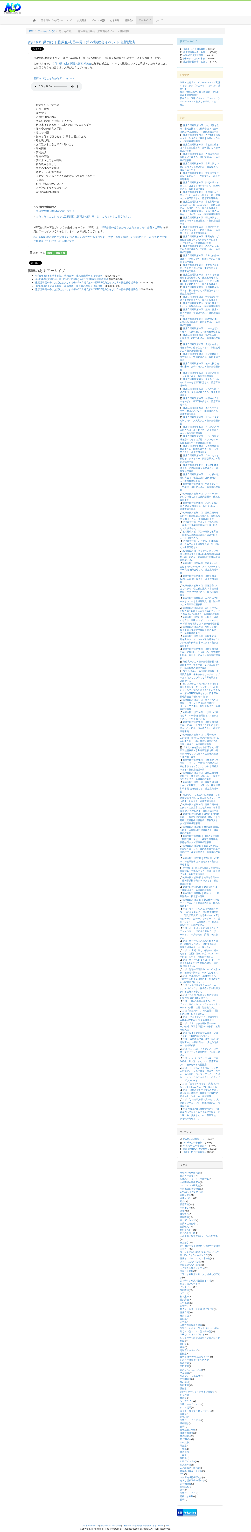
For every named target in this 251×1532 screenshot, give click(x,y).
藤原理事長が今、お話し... (196, 52)
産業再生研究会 (188, 1223)
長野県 (183, 1353)
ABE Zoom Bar (187, 1461)
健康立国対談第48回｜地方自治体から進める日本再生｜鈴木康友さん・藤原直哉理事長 (200, 322)
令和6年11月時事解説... (194, 1151)
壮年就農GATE (187, 1429)
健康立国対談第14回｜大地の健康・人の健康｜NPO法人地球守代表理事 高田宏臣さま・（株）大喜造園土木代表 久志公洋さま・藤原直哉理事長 (199, 739)
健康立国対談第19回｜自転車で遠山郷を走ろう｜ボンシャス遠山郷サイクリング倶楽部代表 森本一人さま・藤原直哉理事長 (200, 640)
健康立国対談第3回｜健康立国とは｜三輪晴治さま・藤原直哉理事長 (199, 888)
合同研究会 (185, 1194)
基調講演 (184, 1217)
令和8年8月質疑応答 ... (194, 55)
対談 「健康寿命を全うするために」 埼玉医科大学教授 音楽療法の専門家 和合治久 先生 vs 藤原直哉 (200, 1093)
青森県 (183, 1318)
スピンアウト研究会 (190, 1185)
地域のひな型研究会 (190, 1172)
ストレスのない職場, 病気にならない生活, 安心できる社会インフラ (199, 1253)
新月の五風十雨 (188, 1232)
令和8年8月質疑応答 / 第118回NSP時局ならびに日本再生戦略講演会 (71, 279)
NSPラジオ (185, 1207)
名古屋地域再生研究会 (191, 1477)
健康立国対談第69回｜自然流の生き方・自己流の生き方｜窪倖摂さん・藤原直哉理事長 (200, 147)
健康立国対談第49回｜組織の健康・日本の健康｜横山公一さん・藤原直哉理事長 (200, 312)
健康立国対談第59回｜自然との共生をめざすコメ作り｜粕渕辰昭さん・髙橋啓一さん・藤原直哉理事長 (200, 230)
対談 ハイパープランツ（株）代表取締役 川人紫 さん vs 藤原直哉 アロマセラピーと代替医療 (200, 1061)
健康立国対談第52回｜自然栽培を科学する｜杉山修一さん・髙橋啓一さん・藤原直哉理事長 (200, 290)
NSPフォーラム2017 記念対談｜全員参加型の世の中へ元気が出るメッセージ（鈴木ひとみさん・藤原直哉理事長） (200, 798)
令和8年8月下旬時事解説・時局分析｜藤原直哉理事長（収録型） (70, 275)
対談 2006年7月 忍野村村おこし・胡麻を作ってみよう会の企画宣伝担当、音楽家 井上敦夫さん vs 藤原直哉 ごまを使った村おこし (200, 1113)
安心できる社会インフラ (192, 1267)
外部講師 (184, 1290)
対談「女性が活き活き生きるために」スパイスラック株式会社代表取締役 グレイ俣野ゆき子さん (201, 988)
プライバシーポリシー (90, 1525)
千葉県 (183, 1448)
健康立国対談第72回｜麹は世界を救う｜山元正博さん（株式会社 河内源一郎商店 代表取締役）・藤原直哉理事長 (199, 128)
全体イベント (186, 1198)
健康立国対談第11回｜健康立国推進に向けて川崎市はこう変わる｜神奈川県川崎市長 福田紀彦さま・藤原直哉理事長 (200, 786)
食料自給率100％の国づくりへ (195, 1356)
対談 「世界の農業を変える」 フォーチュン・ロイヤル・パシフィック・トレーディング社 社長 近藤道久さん (200, 1004)
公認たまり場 (186, 1271)
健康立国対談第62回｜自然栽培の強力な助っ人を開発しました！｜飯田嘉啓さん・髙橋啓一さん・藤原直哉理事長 (200, 204)
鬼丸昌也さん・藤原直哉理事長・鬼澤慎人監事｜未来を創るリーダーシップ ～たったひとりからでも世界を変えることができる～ (200, 675)
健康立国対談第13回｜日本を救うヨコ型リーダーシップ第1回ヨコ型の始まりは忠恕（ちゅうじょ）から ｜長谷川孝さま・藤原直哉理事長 (199, 764)
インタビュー (186, 1286)
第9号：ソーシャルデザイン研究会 (197, 1391)
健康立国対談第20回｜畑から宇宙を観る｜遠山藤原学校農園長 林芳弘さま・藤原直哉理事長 (199, 629)
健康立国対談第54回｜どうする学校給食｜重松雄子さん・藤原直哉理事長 (199, 276)
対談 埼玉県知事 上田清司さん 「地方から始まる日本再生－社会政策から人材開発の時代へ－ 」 (200, 979)
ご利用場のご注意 (129, 1525)
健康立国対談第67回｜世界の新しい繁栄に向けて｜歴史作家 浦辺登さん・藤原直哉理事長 (200, 166)
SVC (182, 1474)
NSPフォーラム (188, 1493)
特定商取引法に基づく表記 (110, 1525)
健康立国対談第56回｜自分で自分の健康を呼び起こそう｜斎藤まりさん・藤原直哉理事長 (200, 258)
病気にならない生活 (190, 1264)
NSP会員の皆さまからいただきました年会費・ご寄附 (131, 227)
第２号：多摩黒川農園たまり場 (195, 1280)
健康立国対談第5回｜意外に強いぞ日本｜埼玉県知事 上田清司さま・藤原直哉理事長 (199, 861)
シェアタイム (186, 1401)
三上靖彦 (184, 1242)
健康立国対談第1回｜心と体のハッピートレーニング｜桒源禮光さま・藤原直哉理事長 (200, 902)
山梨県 (183, 1455)
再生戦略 (184, 1486)
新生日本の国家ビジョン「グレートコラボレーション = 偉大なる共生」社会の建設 (200, 101)
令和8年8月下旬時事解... (195, 48)
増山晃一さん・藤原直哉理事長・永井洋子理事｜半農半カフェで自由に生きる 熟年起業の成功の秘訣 (200, 664)
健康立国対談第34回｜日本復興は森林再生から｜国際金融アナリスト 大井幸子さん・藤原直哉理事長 (199, 449)
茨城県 (183, 1413)
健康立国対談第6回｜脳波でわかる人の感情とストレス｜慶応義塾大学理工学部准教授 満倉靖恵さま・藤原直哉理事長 (200, 850)
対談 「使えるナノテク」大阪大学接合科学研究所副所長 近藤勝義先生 (199, 1018)
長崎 (182, 1499)
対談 (182, 1210)
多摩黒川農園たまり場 (191, 1471)
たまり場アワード (189, 1283)
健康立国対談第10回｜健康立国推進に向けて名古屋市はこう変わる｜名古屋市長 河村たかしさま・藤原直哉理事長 (200, 807)
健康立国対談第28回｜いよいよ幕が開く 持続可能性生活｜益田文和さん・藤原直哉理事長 (199, 506)
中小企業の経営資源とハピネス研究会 (199, 1236)
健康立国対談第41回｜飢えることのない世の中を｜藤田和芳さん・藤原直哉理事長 (200, 382)
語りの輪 (184, 1394)
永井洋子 (184, 1305)
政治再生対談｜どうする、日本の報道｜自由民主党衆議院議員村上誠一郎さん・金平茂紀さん (200, 544)
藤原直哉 (60, 252)
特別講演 (184, 1299)
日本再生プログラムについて (56, 20)
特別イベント (186, 1229)
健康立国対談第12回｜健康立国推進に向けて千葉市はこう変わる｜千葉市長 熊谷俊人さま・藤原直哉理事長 (200, 775)
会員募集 (82, 20)
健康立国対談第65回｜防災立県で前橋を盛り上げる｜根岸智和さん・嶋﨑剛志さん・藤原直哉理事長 (200, 185)
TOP (31, 31)
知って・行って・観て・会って (195, 1410)
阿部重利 (184, 1385)
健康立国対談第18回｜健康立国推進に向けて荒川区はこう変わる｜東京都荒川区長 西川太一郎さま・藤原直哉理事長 (200, 653)
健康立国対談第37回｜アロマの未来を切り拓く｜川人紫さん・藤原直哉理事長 (200, 420)
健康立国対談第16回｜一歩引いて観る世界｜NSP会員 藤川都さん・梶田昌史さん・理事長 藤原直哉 (199, 715)
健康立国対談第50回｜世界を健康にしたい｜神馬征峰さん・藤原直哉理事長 (200, 304)
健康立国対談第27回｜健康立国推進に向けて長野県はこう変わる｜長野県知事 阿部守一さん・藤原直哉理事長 (200, 515)
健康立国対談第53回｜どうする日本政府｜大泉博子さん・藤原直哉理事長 (199, 282)
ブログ (159, 20)
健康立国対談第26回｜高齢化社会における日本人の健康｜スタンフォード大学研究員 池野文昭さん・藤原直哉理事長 (200, 567)
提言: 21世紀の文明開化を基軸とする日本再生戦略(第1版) (199, 93)
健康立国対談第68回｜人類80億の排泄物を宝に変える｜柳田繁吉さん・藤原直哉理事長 (200, 157)
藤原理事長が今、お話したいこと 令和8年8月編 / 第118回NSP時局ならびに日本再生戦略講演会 (86, 282)
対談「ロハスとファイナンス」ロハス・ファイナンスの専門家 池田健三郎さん (200, 1051)
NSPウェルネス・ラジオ (192, 1334)
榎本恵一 (184, 1296)
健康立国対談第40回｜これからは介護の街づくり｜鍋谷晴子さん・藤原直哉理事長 (200, 392)
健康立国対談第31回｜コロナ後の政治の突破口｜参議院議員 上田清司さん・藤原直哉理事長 (199, 477)
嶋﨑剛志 (184, 1423)
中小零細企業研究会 (190, 1182)
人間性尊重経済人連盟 (191, 1325)
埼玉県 (183, 1445)
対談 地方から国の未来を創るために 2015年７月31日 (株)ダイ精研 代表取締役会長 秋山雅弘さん (199, 944)
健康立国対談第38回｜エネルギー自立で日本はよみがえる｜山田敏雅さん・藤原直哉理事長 (200, 411)
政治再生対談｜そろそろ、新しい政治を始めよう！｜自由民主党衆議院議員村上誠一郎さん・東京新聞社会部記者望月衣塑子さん (200, 555)
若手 (182, 1489)
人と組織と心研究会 (190, 1467)
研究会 (128, 20)
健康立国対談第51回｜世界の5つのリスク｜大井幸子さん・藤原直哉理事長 (200, 298)
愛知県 (183, 1388)
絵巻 (182, 1347)
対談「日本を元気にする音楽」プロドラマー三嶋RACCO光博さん (199, 1034)
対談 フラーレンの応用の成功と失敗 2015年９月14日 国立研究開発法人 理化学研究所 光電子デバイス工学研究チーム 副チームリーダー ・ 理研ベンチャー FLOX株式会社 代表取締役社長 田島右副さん (200, 916)
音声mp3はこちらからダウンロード (54, 78)
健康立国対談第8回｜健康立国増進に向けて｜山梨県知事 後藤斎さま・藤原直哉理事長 (199, 829)
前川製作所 (185, 1464)
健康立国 (184, 1312)
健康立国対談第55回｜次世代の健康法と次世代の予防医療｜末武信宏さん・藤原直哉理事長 (200, 268)
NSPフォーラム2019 (190, 1420)
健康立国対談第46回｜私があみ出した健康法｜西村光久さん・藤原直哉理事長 (200, 338)
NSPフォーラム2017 (190, 1404)
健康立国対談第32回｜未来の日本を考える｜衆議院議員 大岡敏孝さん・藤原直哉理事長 (199, 468)
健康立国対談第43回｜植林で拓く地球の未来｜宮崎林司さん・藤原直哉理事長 (200, 366)
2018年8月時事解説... (193, 1142)
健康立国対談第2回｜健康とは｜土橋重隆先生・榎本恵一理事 (199, 894)
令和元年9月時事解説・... (195, 1145)
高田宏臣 (184, 1366)
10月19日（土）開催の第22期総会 (71, 63)
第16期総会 (185, 1378)
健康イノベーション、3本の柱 (195, 1258)
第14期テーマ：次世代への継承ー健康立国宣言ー (200, 1247)
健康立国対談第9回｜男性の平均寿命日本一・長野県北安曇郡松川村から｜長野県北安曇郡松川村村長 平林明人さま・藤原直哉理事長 (200, 818)
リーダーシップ (188, 1220)
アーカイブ (145, 20)
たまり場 (115, 20)
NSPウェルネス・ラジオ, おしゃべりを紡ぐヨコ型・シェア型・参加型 (199, 1329)
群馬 (182, 1426)
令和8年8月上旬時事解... (195, 58)
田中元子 (184, 1442)
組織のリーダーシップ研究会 (194, 1179)
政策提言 (184, 1213)
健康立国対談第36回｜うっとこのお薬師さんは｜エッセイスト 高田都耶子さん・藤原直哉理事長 (199, 430)
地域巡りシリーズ (189, 1350)
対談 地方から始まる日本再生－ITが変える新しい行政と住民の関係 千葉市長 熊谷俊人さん (200, 963)
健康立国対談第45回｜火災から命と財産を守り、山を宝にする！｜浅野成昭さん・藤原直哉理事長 (200, 347)
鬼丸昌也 (184, 1315)
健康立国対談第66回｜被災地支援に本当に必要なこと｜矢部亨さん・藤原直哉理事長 (200, 176)
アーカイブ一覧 (46, 31)
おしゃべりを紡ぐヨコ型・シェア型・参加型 (200, 1339)
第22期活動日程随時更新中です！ (55, 210)
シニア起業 (185, 1407)
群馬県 (183, 1398)
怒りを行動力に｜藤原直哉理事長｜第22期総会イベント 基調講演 (81, 41)
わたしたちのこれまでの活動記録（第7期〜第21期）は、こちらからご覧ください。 (84, 216)
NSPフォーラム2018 (190, 1375)
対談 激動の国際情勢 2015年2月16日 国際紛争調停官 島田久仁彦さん (200, 971)
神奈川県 (184, 1451)
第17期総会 (185, 1439)
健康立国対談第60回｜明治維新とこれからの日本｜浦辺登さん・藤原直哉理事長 (200, 220)
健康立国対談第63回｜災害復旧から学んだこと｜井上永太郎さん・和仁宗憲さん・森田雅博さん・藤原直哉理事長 (200, 195)
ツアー (183, 1293)
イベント (98, 20)
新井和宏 (184, 1417)
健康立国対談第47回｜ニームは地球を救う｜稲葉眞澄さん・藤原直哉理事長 (200, 330)
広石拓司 (184, 1382)
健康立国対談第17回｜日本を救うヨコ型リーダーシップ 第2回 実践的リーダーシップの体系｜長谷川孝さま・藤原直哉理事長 (200, 704)
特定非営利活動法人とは (146, 1525)
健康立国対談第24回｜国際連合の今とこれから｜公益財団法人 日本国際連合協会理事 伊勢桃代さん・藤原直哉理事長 (199, 590)
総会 (49, 252)
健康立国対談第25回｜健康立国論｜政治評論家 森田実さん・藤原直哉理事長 (199, 579)
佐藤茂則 (184, 1363)
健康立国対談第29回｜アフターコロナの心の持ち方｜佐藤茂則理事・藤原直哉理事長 (200, 496)
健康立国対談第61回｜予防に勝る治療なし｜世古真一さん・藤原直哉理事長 (200, 212)
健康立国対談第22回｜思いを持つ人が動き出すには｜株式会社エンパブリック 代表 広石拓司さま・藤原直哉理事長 (200, 611)
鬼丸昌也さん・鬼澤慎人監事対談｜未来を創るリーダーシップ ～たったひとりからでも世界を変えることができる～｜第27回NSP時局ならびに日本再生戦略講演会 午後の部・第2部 (200, 690)
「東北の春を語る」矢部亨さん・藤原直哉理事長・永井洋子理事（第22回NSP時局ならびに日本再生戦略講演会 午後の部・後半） (199, 752)
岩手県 (183, 1321)
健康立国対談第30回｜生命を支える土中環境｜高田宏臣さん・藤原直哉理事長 (200, 487)
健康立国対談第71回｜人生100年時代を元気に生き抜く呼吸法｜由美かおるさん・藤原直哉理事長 (200, 138)
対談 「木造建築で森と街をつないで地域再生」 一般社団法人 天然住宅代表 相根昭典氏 (199, 1042)
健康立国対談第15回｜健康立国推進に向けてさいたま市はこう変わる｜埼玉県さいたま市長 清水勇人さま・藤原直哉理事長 (200, 726)
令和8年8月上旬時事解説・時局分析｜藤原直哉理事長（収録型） (70, 285)
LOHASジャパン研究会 (191, 1191)
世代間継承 (185, 1435)
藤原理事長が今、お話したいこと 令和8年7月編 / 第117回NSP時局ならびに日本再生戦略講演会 (86, 289)
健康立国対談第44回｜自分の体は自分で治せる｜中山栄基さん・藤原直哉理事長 (200, 357)
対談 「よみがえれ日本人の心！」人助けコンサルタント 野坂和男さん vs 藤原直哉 (201, 1102)
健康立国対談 (186, 1432)
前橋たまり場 (186, 1496)
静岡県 (183, 1458)
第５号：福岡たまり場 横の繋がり (197, 1309)
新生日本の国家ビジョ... (195, 1139)
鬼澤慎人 (184, 1226)
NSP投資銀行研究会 (190, 1188)
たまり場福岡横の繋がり (192, 1480)
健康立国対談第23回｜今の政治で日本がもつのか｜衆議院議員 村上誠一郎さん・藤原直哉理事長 (200, 601)
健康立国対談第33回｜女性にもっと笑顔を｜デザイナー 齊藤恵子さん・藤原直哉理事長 (200, 458)
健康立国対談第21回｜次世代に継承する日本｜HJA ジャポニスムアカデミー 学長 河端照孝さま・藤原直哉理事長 (199, 620)
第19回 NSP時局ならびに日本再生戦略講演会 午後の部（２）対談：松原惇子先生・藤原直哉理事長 (200, 871)
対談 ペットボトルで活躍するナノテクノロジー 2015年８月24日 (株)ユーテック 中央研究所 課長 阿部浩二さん (200, 932)
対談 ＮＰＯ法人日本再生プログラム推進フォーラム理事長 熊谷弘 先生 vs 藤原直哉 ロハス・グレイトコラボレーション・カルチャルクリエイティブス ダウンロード (201, 1074)
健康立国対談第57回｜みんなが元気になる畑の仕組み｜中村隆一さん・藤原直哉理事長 (200, 249)
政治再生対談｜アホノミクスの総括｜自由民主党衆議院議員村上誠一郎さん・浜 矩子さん (199, 525)
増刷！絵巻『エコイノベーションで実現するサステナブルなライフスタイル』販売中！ (200, 85)
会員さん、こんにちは (191, 1369)
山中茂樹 (184, 1302)
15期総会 (184, 1372)
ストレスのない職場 (190, 1261)
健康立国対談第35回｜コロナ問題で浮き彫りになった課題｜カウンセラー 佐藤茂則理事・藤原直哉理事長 (199, 439)
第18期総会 (185, 1483)
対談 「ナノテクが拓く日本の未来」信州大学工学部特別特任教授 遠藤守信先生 (200, 1026)
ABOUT (161, 1525)
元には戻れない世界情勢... (196, 1148)
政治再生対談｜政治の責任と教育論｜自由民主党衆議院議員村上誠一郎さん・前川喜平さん (199, 534)
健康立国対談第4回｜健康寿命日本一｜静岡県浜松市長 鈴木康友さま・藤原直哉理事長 (199, 880)
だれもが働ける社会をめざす (194, 1359)
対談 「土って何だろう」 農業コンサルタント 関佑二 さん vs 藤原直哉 (199, 1085)
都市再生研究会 (188, 1175)
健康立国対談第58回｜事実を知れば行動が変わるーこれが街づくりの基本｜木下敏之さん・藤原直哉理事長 (200, 239)
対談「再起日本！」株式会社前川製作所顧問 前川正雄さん (199, 1012)
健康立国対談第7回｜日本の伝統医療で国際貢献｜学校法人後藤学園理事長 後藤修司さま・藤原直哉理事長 (200, 839)
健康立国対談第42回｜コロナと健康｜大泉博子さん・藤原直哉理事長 (199, 374)
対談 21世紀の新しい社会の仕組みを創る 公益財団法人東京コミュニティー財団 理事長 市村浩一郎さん (200, 953)
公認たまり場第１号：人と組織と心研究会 (200, 1276)
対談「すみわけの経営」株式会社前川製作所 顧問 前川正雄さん (199, 996)
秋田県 (183, 1344)
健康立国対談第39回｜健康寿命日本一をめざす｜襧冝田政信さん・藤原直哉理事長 (200, 401)
